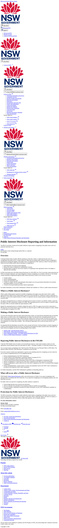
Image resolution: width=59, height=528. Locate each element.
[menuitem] (8, 33)
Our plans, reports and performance (12, 416)
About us (3, 414)
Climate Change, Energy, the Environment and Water (17, 490)
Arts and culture (11, 210)
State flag (6, 470)
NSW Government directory (10, 483)
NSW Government (6, 507)
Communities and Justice (10, 491)
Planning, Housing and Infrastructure (13, 498)
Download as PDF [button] (6, 424)
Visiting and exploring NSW (14, 212)
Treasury (6, 504)
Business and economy (12, 159)
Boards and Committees (9, 514)
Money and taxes (11, 165)
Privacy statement (8, 481)
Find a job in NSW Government (11, 515)
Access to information (9, 476)
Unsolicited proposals (9, 520)
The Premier (7, 510)
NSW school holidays (12, 215)
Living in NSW (8, 94)
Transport (6, 502)
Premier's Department (9, 500)
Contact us (6, 420)
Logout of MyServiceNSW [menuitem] (10, 36)
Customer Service (8, 494)
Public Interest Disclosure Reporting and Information (16, 419)
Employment (10, 162)
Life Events (9, 111)
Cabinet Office (7, 489)
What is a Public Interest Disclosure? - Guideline (15, 334)
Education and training (12, 100)
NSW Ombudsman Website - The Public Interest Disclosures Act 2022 (21, 333)
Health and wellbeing (12, 107)
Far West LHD (24, 458)
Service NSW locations (9, 467)
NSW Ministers (7, 511)
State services (7, 468)
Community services (12, 97)
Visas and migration (11, 113)
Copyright (6, 478)
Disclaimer (6, 480)
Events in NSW (10, 211)
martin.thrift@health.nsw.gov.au (12, 411)
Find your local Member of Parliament (13, 513)
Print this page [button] (16, 424)
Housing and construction (13, 108)
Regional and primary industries (14, 112)
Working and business (10, 156)
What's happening (9, 207)
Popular (3, 463)
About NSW (10, 208)
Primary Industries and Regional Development (15, 501)
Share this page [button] (25, 424)
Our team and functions (9, 418)
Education (6, 496)
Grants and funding (11, 105)
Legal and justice (11, 109)
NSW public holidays (12, 214)
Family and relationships (13, 104)
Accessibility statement (9, 477)
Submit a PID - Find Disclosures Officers (14, 330)
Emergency (9, 101)
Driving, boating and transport (14, 98)
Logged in (5, 30)
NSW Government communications (12, 518)
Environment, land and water (14, 102)
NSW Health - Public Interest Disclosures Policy (15, 332)
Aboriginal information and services (15, 95)
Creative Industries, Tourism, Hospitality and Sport (16, 493)
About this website (6, 473)
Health (5, 497)
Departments (5, 486)
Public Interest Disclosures (14, 376)
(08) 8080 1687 (8, 408)
